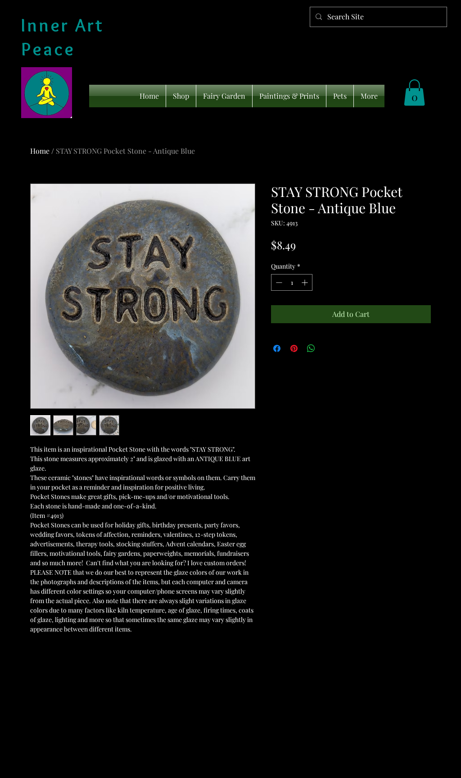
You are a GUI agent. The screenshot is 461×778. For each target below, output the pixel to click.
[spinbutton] (292, 282)
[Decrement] (278, 282)
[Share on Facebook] (276, 348)
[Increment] (305, 282)
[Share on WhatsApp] (311, 348)
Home (40, 151)
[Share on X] (328, 348)
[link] (414, 92)
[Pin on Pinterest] (294, 348)
